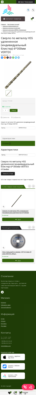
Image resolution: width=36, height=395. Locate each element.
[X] (7, 57)
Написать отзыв (8, 174)
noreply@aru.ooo (6, 346)
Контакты (3, 323)
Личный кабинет (6, 307)
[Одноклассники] (5, 57)
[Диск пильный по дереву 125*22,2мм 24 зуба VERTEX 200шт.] (18, 241)
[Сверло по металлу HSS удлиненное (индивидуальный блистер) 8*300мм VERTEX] (18, 200)
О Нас (3, 319)
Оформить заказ (5, 305)
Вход (22, 2)
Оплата (3, 321)
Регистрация (29, 2)
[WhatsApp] (13, 57)
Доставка (3, 326)
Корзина (3, 302)
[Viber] (10, 57)
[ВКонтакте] (2, 57)
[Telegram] (19, 57)
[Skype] (16, 57)
